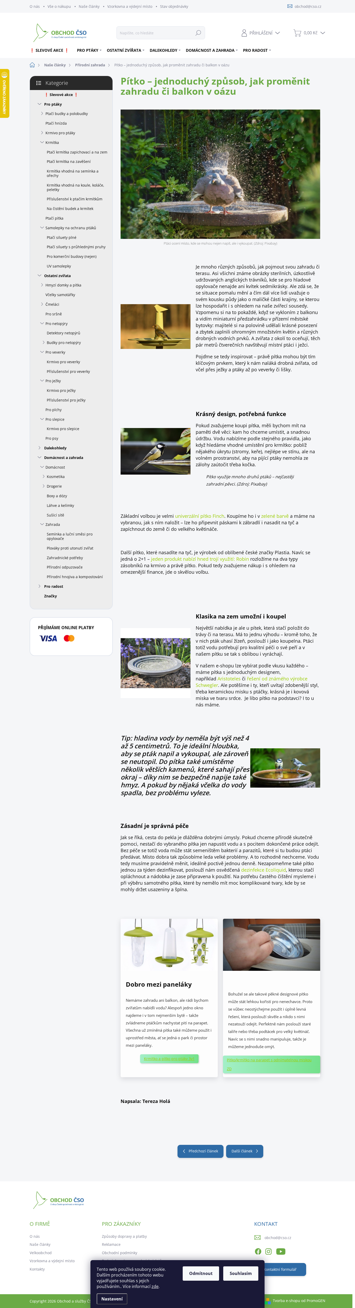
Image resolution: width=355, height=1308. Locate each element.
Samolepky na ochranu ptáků (70, 227)
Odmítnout (201, 1273)
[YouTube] (281, 1250)
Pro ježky (53, 380)
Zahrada (52, 524)
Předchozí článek (203, 1151)
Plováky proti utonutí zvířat (70, 548)
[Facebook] (258, 1250)
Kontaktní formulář (280, 1269)
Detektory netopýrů (63, 332)
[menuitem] (51, 50)
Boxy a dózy (57, 495)
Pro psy (51, 438)
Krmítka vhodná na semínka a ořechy (72, 173)
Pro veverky (55, 352)
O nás (35, 6)
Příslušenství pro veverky (68, 371)
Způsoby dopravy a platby (124, 1236)
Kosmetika (56, 476)
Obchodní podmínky (119, 1252)
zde (155, 1286)
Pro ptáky (53, 104)
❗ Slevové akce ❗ (61, 94)
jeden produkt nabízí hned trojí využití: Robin (199, 559)
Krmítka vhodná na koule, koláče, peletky (75, 187)
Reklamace (111, 1244)
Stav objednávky (174, 6)
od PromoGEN (313, 1300)
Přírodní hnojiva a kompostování (75, 576)
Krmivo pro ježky (61, 390)
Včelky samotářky (60, 294)
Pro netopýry (56, 323)
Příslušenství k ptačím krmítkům (74, 198)
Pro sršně (53, 313)
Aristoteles (228, 678)
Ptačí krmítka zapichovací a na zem (77, 152)
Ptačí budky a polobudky (66, 113)
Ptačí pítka (54, 218)
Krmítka (52, 142)
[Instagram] (268, 1250)
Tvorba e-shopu (286, 1300)
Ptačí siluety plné (61, 237)
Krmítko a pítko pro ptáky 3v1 (169, 1058)
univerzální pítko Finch (199, 516)
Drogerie (54, 486)
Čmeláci (52, 304)
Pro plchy (53, 409)
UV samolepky (59, 266)
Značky (50, 596)
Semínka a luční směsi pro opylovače (70, 536)
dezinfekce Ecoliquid (263, 870)
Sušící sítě (55, 515)
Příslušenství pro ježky (66, 400)
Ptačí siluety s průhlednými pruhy (76, 246)
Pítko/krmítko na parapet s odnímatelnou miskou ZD (269, 1064)
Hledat (198, 32)
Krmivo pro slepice (63, 428)
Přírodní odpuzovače (65, 567)
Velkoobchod (41, 1252)
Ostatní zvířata (57, 275)
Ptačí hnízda (56, 123)
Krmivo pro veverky (63, 361)
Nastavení (112, 1299)
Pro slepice (54, 419)
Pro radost (53, 586)
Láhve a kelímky (60, 505)
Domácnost (55, 467)
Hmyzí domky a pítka (63, 285)
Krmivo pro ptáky (60, 132)
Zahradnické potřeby (65, 557)
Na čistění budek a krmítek (70, 208)
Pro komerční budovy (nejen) (71, 256)
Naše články (89, 6)
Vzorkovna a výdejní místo (129, 6)
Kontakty (37, 1269)
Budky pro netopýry (64, 342)
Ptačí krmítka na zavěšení (69, 161)
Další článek (242, 1151)
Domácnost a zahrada (63, 457)
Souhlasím (241, 1273)
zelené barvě (275, 516)
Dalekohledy (55, 447)
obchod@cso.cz (278, 1237)
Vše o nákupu (59, 6)
